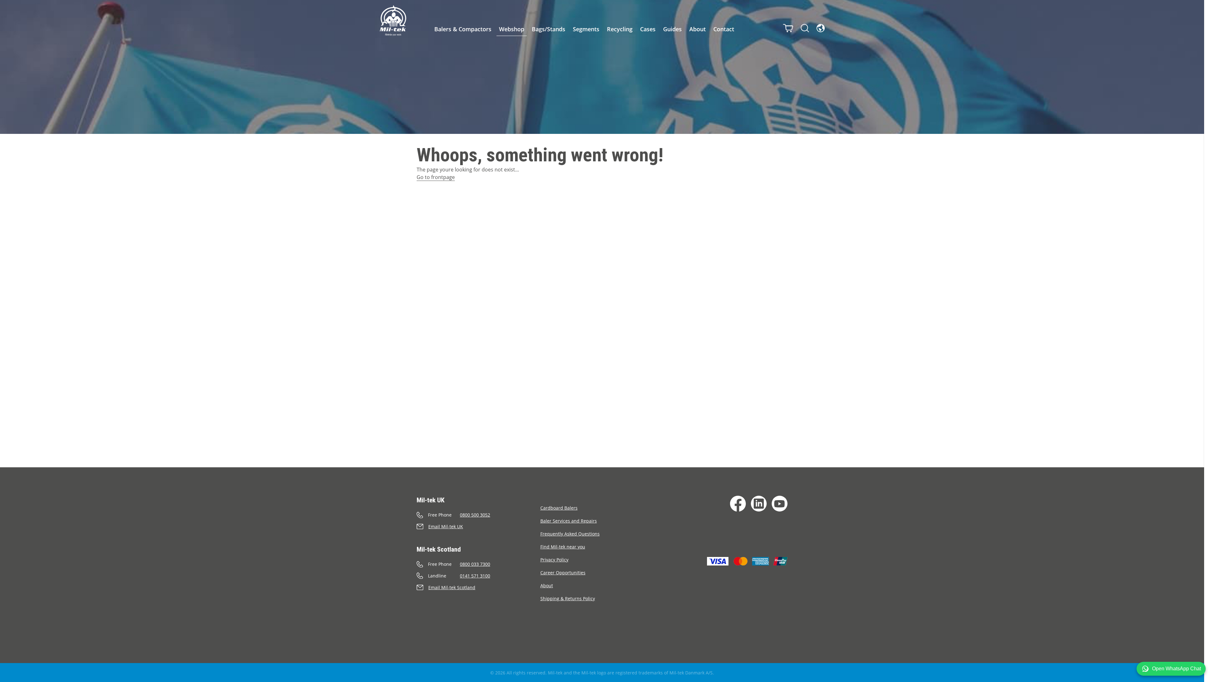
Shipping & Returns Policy (567, 598)
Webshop (511, 29)
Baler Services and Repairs (568, 521)
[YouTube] (779, 504)
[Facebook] (738, 504)
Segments (586, 29)
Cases (648, 29)
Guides (672, 29)
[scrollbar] (1208, 341)
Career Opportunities (562, 573)
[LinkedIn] (759, 504)
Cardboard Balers (559, 508)
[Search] (805, 28)
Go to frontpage (436, 177)
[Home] (393, 20)
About (697, 29)
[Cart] (788, 28)
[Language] (821, 28)
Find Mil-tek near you (562, 547)
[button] (1171, 669)
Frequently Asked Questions (570, 534)
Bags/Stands (548, 29)
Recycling (620, 29)
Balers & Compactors (462, 29)
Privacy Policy (554, 560)
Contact (723, 29)
